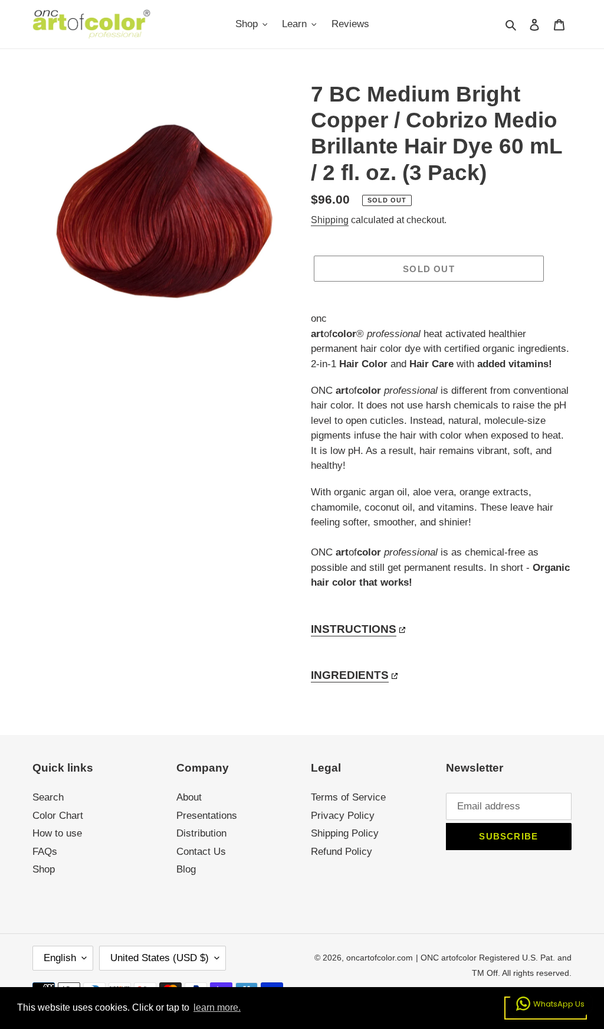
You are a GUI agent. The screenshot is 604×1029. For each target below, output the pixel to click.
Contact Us (201, 851)
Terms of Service (348, 797)
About (189, 797)
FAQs (44, 851)
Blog (186, 869)
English (60, 957)
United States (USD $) (159, 957)
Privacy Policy (343, 815)
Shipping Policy (345, 833)
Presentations (206, 815)
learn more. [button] (217, 1007)
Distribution (201, 833)
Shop (43, 869)
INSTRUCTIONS (353, 629)
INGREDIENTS (350, 675)
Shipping (330, 220)
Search (48, 797)
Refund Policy (341, 851)
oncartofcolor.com (379, 957)
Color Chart (57, 815)
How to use (57, 833)
